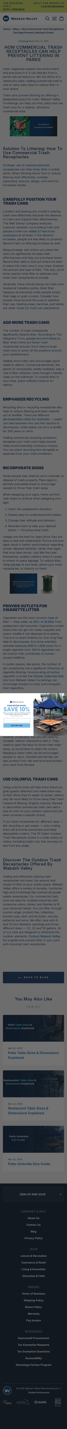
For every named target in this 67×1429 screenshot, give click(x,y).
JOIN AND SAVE (16, 725)
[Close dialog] (65, 695)
